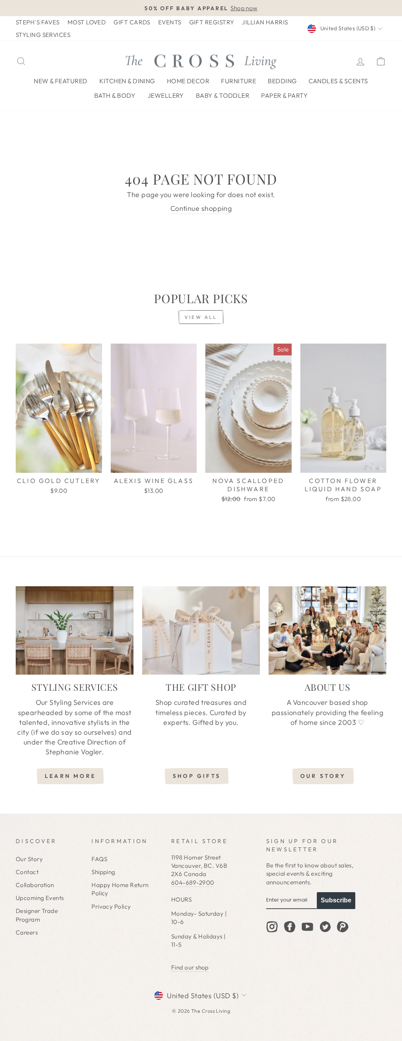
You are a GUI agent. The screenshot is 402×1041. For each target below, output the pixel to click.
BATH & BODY (115, 95)
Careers (27, 932)
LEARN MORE (70, 775)
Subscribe (336, 900)
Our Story (29, 859)
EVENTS (169, 22)
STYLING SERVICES (43, 34)
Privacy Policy (111, 906)
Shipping (103, 872)
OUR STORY (323, 775)
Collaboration (35, 885)
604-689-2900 (192, 882)
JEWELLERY (166, 95)
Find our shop (190, 967)
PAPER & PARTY (284, 95)
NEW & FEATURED (60, 81)
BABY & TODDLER (222, 95)
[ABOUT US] (327, 630)
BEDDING (282, 81)
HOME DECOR (188, 81)
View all (201, 317)
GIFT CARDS (131, 22)
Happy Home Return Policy (120, 889)
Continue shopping (201, 208)
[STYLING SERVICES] (74, 630)
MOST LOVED (87, 22)
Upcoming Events (40, 898)
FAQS (99, 859)
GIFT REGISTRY (211, 22)
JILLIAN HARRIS (265, 22)
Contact (27, 872)
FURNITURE (238, 81)
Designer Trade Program (37, 915)
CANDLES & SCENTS (338, 81)
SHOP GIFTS (197, 775)
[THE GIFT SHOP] (201, 630)
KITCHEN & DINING (127, 81)
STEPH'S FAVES (38, 22)
